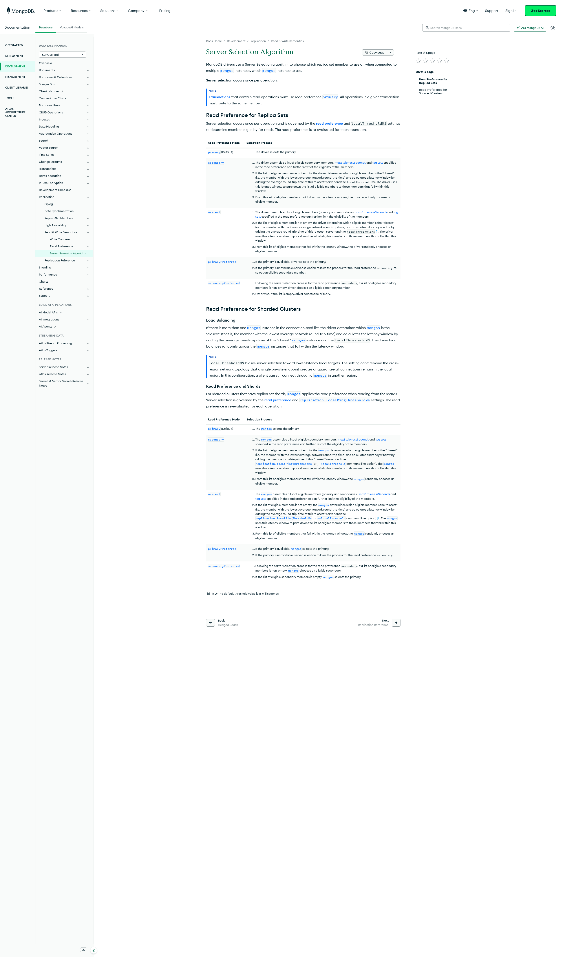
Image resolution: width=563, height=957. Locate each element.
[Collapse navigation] (93, 950)
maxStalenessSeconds (350, 162)
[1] (377, 231)
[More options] (390, 52)
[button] (470, 10)
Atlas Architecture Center (15, 112)
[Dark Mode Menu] (553, 28)
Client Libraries (17, 87)
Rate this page (425, 52)
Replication (258, 41)
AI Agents (45, 326)
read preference (329, 123)
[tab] (45, 27)
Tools (9, 98)
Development (236, 41)
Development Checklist (55, 190)
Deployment (14, 55)
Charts (43, 281)
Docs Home (214, 41)
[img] (418, 60)
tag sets (377, 162)
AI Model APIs (48, 312)
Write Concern (60, 239)
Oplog (48, 204)
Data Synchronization (59, 211)
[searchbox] (466, 28)
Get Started (540, 10)
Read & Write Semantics (287, 41)
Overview (45, 63)
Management (15, 77)
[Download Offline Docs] (83, 950)
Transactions (219, 97)
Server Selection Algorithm (68, 253)
